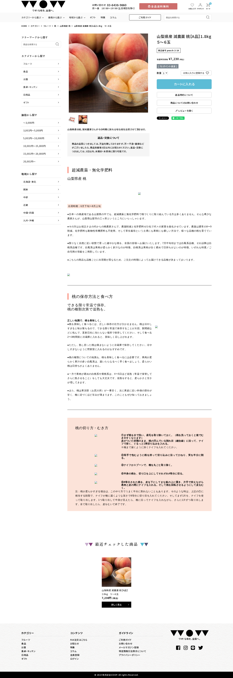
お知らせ (74, 643)
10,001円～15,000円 (34, 146)
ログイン (74, 658)
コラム (113, 17)
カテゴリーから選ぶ (31, 17)
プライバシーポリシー (129, 654)
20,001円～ (29, 161)
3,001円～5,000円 (33, 130)
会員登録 (75, 654)
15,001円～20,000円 (34, 153)
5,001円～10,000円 (33, 138)
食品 (25, 71)
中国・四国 (28, 212)
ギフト (93, 17)
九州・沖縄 (28, 220)
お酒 (25, 79)
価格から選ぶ (55, 17)
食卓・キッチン (30, 87)
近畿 (25, 204)
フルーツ (47, 26)
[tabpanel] (116, 582)
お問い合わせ (125, 643)
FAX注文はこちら (78, 639)
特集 (103, 17)
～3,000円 (28, 122)
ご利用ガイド (145, 17)
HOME (24, 26)
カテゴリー (35, 26)
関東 (25, 189)
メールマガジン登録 (129, 647)
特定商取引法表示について (132, 651)
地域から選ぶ (76, 17)
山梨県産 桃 (65, 26)
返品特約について (184, 94)
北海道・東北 (29, 181)
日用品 (26, 94)
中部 (25, 197)
